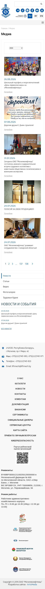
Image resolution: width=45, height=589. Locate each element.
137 (21, 264)
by (35, 16)
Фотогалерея (9, 292)
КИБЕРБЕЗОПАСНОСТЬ (22, 440)
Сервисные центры (20, 425)
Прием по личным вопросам (20, 435)
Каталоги (20, 383)
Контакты (20, 394)
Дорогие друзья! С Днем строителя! (14, 324)
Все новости (6, 329)
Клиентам (20, 399)
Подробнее (8, 92)
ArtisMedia (32, 585)
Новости (7, 276)
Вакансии (20, 409)
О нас (20, 378)
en (41, 16)
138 (26, 264)
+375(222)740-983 (19, 356)
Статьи (6, 281)
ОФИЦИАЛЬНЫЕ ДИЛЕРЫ (20, 420)
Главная (4, 29)
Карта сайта (20, 430)
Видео (6, 287)
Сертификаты (20, 414)
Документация (20, 404)
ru (30, 16)
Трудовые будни (10, 298)
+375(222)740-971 (35, 356)
